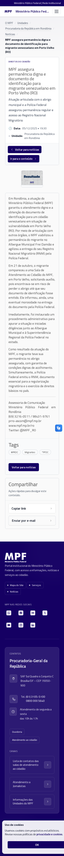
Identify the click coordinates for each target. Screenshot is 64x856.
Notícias (10, 34)
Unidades (22, 23)
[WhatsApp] (9, 613)
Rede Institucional (51, 3)
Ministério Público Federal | (28, 3)
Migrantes (30, 452)
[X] (45, 613)
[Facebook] (21, 613)
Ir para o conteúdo (21, 159)
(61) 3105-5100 (35, 697)
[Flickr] (33, 613)
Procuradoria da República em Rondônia (28, 28)
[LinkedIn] (33, 625)
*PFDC (45, 452)
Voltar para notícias (27, 149)
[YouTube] (9, 625)
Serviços (36, 585)
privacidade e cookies (49, 834)
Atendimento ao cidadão (24, 740)
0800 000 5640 (35, 701)
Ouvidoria (17, 732)
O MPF (9, 23)
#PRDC (14, 452)
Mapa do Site (16, 585)
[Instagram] (21, 625)
